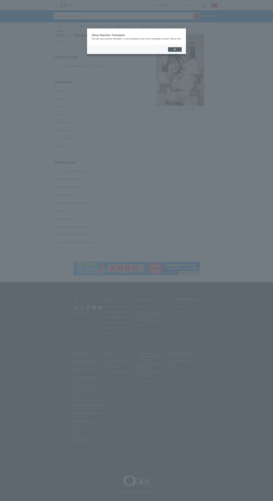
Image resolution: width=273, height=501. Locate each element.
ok (175, 49)
